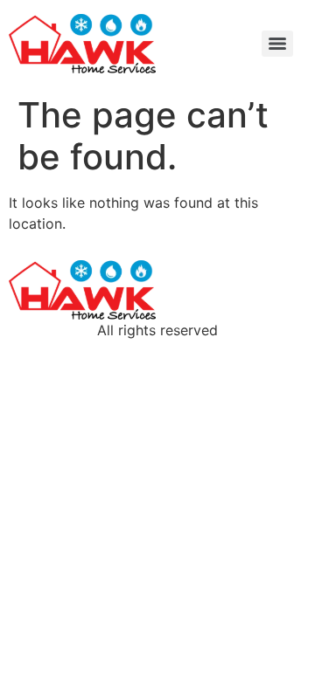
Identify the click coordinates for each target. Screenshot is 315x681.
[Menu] (277, 44)
